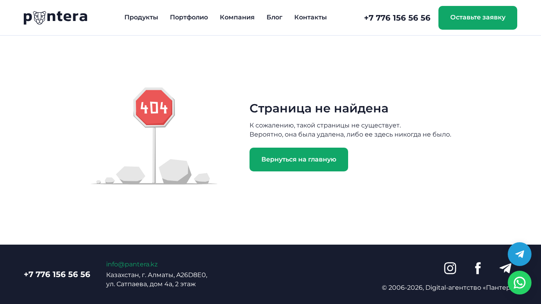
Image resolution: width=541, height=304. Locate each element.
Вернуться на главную (298, 159)
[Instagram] (450, 268)
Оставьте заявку (477, 17)
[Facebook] (478, 268)
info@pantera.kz (132, 264)
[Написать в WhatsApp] (519, 282)
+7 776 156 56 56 (397, 18)
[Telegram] (505, 268)
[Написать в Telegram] (519, 254)
